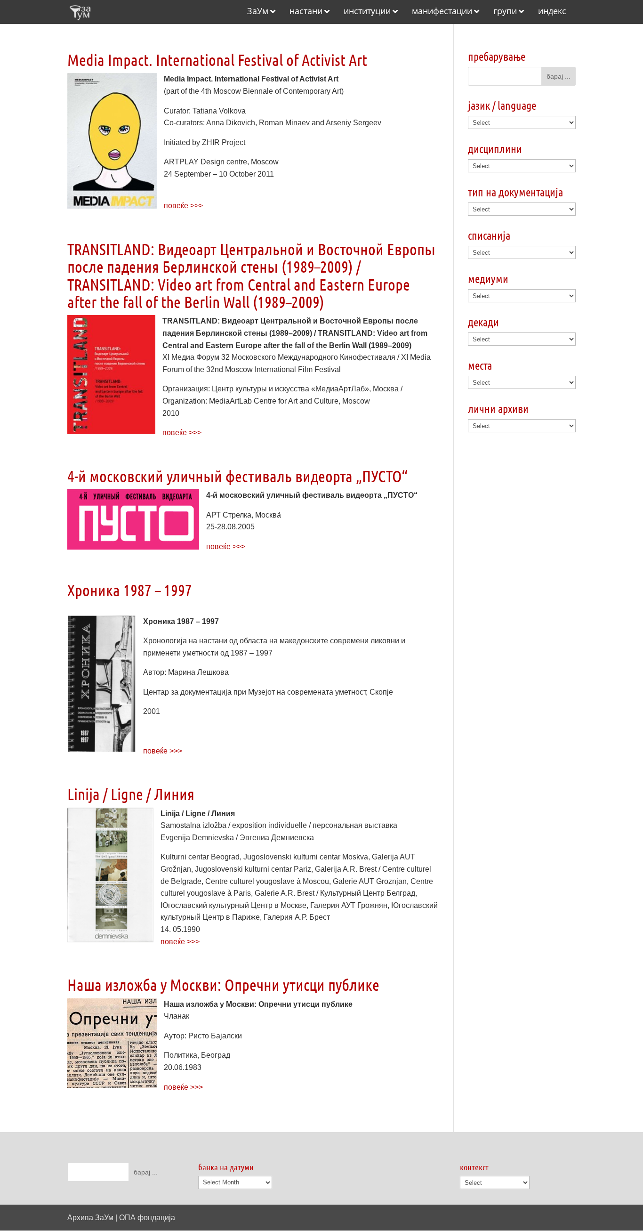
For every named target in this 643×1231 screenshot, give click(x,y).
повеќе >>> (183, 206)
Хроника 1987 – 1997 (129, 589)
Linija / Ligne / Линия (130, 793)
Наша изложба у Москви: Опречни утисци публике (223, 984)
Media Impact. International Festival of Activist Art (217, 59)
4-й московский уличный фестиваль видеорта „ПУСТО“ (237, 476)
